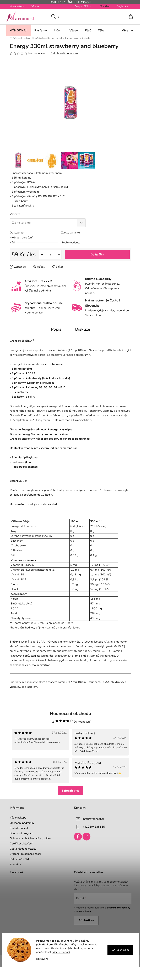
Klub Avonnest (17, 828)
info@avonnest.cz (92, 819)
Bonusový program (20, 833)
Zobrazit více (69, 791)
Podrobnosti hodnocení (62, 53)
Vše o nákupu (15, 6)
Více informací (59, 952)
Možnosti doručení (19, 237)
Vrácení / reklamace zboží (23, 854)
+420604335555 (92, 827)
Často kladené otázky (21, 849)
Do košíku (96, 254)
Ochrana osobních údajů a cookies (29, 838)
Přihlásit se (85, 920)
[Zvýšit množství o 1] (57, 254)
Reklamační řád (17, 859)
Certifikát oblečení (19, 843)
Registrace (121, 6)
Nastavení (41, 959)
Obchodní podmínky (20, 823)
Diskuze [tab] (81, 329)
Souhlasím (121, 950)
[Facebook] (77, 836)
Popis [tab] (55, 329)
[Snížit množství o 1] (40, 254)
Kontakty (13, 864)
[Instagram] (85, 836)
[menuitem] (17, 30)
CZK (84, 6)
